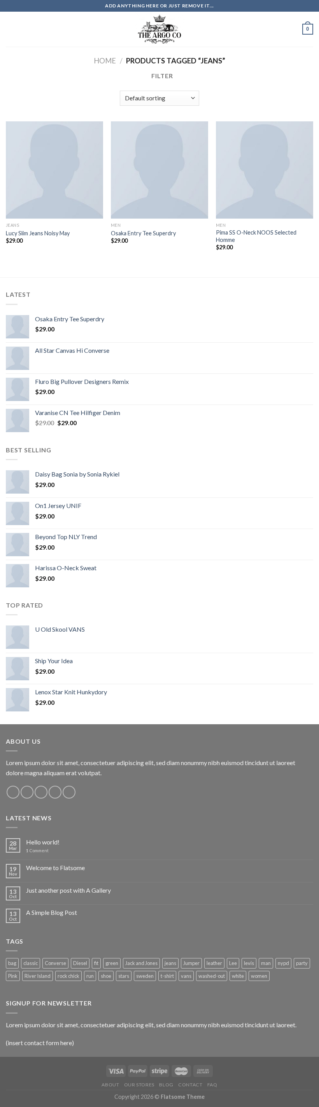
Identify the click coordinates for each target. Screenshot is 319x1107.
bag (12, 963)
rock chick (68, 976)
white (238, 976)
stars (123, 976)
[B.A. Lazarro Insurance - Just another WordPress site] (159, 29)
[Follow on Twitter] (41, 792)
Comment (37, 850)
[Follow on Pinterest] (69, 792)
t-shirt (167, 976)
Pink (13, 976)
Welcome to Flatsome (55, 867)
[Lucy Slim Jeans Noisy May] (54, 170)
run (90, 976)
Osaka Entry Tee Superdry (143, 233)
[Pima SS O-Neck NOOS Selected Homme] (264, 170)
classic (30, 963)
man (266, 963)
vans (186, 976)
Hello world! (43, 842)
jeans (170, 963)
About (110, 1085)
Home (105, 60)
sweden (145, 976)
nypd (283, 963)
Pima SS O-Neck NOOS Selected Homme (256, 236)
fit (96, 963)
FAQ (212, 1085)
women (259, 976)
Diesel (80, 963)
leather (214, 963)
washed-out (211, 976)
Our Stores (139, 1085)
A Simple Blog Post (51, 912)
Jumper (191, 963)
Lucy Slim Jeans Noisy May (38, 233)
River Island (38, 976)
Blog (166, 1085)
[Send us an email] (55, 792)
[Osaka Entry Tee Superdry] (159, 170)
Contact (190, 1085)
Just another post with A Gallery (68, 890)
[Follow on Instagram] (27, 792)
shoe (106, 976)
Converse (55, 963)
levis (249, 963)
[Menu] (10, 29)
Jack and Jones (141, 963)
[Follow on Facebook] (13, 792)
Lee (233, 963)
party (302, 963)
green (111, 963)
